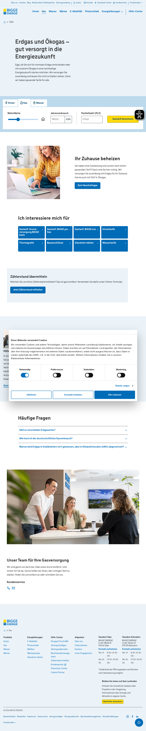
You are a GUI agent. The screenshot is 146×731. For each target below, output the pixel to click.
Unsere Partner (58, 672)
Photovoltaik (92, 11)
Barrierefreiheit (9, 717)
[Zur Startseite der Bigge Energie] (10, 11)
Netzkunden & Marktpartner (43, 3)
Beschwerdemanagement (60, 655)
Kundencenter (121, 3)
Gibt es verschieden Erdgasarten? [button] (37, 430)
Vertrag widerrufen (59, 649)
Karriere (22, 3)
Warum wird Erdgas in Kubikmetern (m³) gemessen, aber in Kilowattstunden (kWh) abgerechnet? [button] (71, 447)
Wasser (53, 11)
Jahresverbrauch (59, 113)
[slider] (18, 119)
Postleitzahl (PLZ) (91, 113)
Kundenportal (57, 664)
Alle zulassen (114, 394)
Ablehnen (31, 394)
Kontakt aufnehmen (108, 649)
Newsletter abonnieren (112, 702)
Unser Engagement (83, 653)
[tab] (10, 103)
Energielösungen (111, 11)
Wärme (63, 11)
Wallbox (31, 649)
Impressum (31, 717)
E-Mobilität (76, 11)
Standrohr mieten (35, 657)
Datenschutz (42, 717)
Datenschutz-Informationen (25, 358)
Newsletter (21, 717)
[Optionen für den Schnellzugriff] (139, 722)
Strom (35, 11)
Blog (29, 3)
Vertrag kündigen (58, 645)
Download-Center (104, 3)
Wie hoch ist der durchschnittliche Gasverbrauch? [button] (45, 438)
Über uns (14, 3)
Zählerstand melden (60, 660)
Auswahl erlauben (73, 394)
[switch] (57, 375)
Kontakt (89, 3)
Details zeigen (122, 385)
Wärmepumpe (33, 653)
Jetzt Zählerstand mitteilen (28, 290)
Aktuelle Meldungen (110, 717)
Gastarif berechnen (122, 119)
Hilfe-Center (136, 11)
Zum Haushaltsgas (88, 185)
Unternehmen (81, 645)
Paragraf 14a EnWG (59, 641)
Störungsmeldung (63, 3)
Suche (78, 3)
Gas (44, 11)
